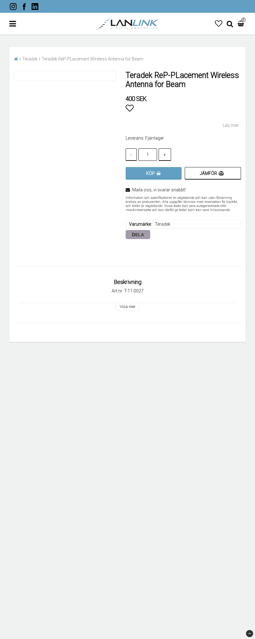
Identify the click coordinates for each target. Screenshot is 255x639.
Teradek (30, 58)
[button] (218, 23)
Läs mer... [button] (232, 125)
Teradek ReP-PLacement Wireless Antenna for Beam (92, 58)
